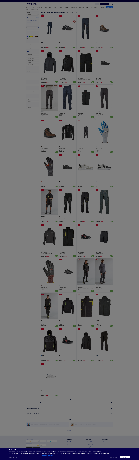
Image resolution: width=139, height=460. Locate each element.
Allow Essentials (113, 457)
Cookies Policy (44, 455)
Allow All (124, 457)
